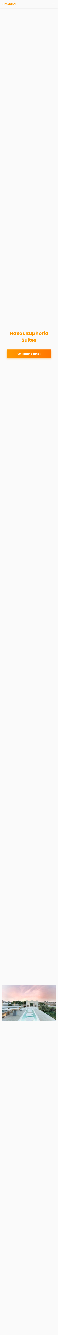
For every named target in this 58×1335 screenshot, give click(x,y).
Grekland (9, 4)
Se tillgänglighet (29, 354)
